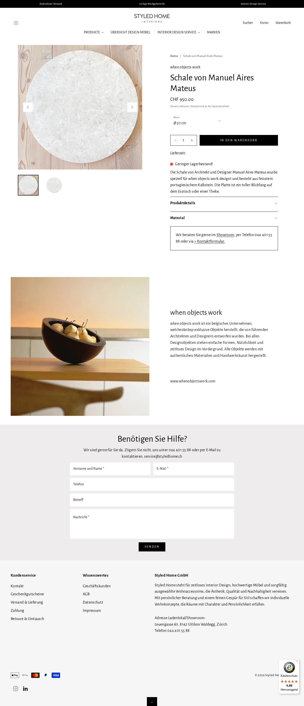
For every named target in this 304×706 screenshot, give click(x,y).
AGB (86, 594)
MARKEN (213, 32)
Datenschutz (93, 602)
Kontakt (17, 586)
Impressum (92, 611)
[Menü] (297, 662)
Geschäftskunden (97, 586)
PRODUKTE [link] (92, 32)
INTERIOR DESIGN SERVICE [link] (177, 32)
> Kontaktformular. (209, 241)
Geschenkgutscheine (27, 594)
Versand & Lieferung (27, 602)
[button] (16, 23)
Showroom (225, 235)
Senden (152, 546)
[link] (264, 23)
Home (174, 56)
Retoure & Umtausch (27, 619)
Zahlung (17, 611)
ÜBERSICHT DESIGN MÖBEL (130, 32)
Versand (194, 106)
